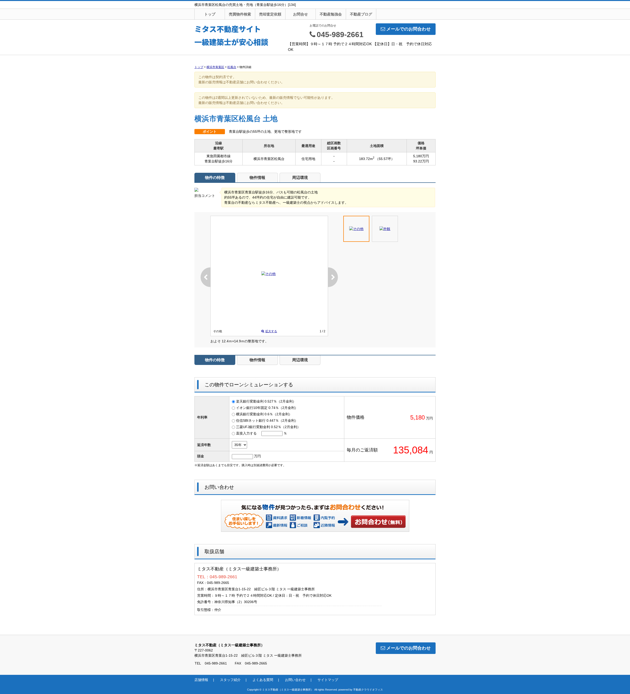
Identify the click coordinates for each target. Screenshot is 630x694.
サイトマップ (327, 680)
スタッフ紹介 (230, 680)
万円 (257, 456)
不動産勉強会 (331, 14)
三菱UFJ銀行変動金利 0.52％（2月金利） (268, 427)
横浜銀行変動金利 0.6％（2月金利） (264, 414)
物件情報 (257, 177)
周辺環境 (300, 177)
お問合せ (300, 14)
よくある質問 (262, 680)
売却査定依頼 (270, 14)
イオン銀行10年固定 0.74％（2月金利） (267, 408)
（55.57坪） (384, 159)
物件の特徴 (215, 177)
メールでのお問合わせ (408, 29)
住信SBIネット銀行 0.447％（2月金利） (267, 420)
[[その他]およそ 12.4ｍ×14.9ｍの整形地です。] (268, 274)
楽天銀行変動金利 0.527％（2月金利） (266, 401)
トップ (209, 14)
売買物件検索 (240, 14)
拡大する (271, 331)
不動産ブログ (361, 14)
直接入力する (246, 433)
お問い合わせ (378, 521)
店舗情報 (201, 680)
